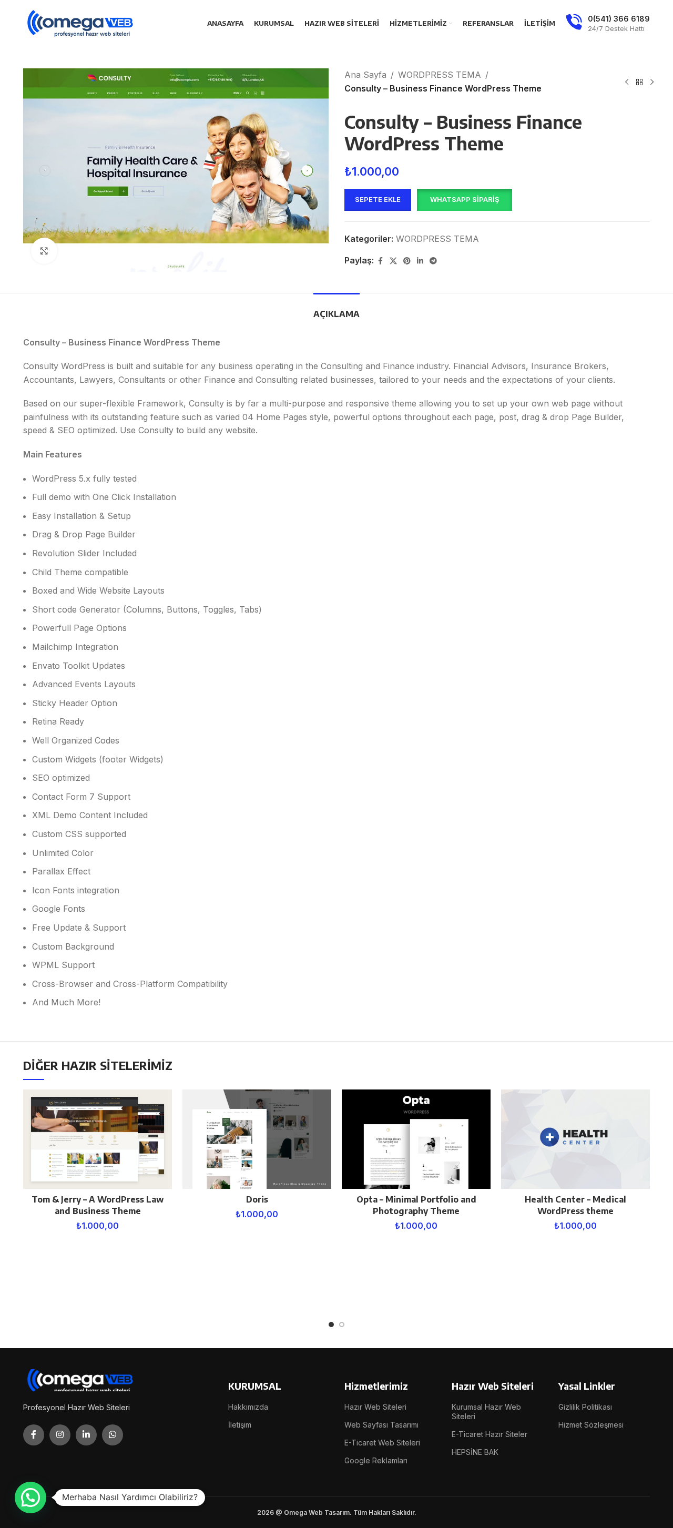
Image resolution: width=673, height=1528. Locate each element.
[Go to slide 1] (331, 1324)
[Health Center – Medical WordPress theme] (575, 1139)
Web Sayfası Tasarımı (381, 1424)
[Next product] (652, 82)
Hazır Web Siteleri (375, 1406)
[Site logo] (81, 22)
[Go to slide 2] (341, 1324)
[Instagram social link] (59, 1434)
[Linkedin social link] (420, 261)
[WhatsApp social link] (112, 1434)
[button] (464, 200)
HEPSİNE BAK (475, 1452)
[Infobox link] (608, 23)
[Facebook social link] (380, 261)
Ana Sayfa (365, 74)
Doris (257, 1199)
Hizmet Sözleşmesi (591, 1424)
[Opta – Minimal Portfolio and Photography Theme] (416, 1139)
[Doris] (256, 1139)
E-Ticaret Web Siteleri (382, 1442)
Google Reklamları (375, 1460)
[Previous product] (626, 82)
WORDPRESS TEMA (439, 74)
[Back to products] (639, 82)
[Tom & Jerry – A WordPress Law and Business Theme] (97, 1139)
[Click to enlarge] (44, 251)
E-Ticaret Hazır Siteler (489, 1434)
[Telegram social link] (433, 261)
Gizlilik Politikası (585, 1406)
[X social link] (393, 261)
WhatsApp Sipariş (464, 199)
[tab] (336, 309)
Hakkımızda (248, 1406)
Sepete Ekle (378, 199)
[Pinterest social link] (407, 261)
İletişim (239, 1424)
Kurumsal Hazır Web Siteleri (486, 1411)
